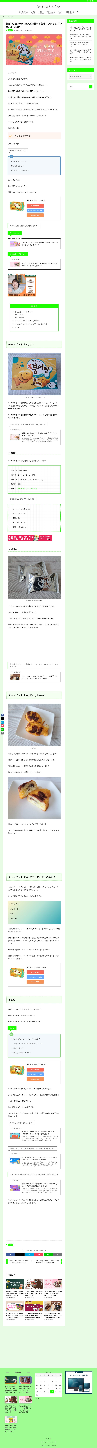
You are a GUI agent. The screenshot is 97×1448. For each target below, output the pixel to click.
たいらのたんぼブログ (48, 6)
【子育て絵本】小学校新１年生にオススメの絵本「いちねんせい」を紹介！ (80, 59)
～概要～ (21, 315)
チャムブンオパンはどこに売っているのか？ (31, 324)
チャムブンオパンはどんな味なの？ (28, 320)
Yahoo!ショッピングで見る (35, 210)
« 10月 (37, 1399)
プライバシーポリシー (48, 1442)
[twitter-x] (88, 1)
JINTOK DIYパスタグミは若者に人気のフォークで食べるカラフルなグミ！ (40, 243)
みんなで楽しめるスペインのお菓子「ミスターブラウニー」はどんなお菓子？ (39, 264)
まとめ (17, 327)
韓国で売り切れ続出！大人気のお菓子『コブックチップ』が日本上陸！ (39, 434)
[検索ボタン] (77, 12)
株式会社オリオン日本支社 (27, 488)
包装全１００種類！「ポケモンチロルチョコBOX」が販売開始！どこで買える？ (80, 29)
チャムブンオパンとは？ (24, 312)
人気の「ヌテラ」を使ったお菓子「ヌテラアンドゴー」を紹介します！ (80, 44)
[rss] (93, 1)
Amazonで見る (35, 215)
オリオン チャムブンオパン (36, 200)
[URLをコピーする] (57, 1254)
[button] (10, 1254)
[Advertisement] (34, 645)
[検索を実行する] (90, 86)
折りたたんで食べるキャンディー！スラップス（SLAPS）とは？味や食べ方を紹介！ (39, 1132)
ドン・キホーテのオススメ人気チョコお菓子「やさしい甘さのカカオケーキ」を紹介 (39, 677)
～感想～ (21, 317)
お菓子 (10, 30)
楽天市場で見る (35, 206)
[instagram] (90, 1)
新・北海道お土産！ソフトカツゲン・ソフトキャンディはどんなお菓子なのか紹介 (39, 1158)
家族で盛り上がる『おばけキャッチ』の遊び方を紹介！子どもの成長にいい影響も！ (39, 1184)
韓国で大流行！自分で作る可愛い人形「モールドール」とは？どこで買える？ (80, 36)
